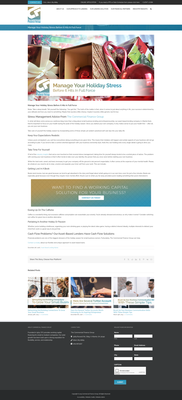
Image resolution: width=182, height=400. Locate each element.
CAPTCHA (117, 365)
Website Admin (100, 397)
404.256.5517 (77, 344)
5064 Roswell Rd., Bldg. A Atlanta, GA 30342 (89, 337)
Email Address (140, 345)
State (137, 355)
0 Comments (45, 314)
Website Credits (90, 397)
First (115, 338)
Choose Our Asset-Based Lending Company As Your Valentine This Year (46, 311)
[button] (151, 9)
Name (117, 332)
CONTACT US (35, 2)
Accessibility (81, 397)
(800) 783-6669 (52, 2)
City (116, 355)
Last (135, 338)
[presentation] (130, 371)
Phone (117, 345)
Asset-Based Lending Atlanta (49, 247)
